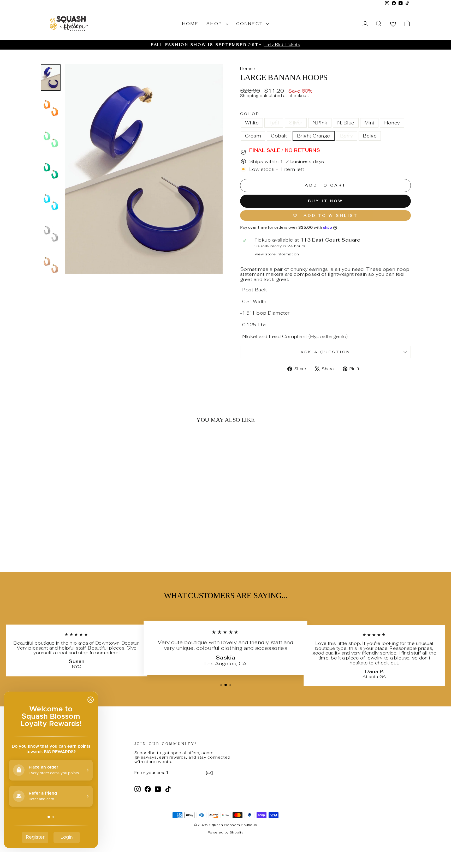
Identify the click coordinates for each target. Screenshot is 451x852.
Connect (250, 23)
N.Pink (320, 123)
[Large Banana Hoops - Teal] (52, 541)
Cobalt (279, 136)
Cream (253, 136)
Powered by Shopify (225, 832)
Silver (295, 123)
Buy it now (325, 201)
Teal (274, 123)
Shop (215, 23)
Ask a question (325, 351)
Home (190, 23)
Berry (346, 136)
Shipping (249, 96)
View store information (276, 254)
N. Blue (345, 123)
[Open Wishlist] (393, 24)
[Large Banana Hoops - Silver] (59, 541)
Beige (370, 136)
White (252, 123)
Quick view (84, 518)
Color (250, 114)
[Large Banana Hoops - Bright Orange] (108, 541)
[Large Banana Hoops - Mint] (80, 541)
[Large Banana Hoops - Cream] (94, 541)
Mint (369, 123)
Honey (392, 123)
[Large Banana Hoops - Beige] (123, 541)
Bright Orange (313, 136)
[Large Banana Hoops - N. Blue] (73, 541)
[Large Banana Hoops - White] (45, 541)
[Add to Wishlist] (122, 442)
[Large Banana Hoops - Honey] (87, 541)
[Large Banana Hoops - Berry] (116, 541)
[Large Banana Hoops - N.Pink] (66, 541)
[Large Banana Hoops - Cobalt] (101, 541)
